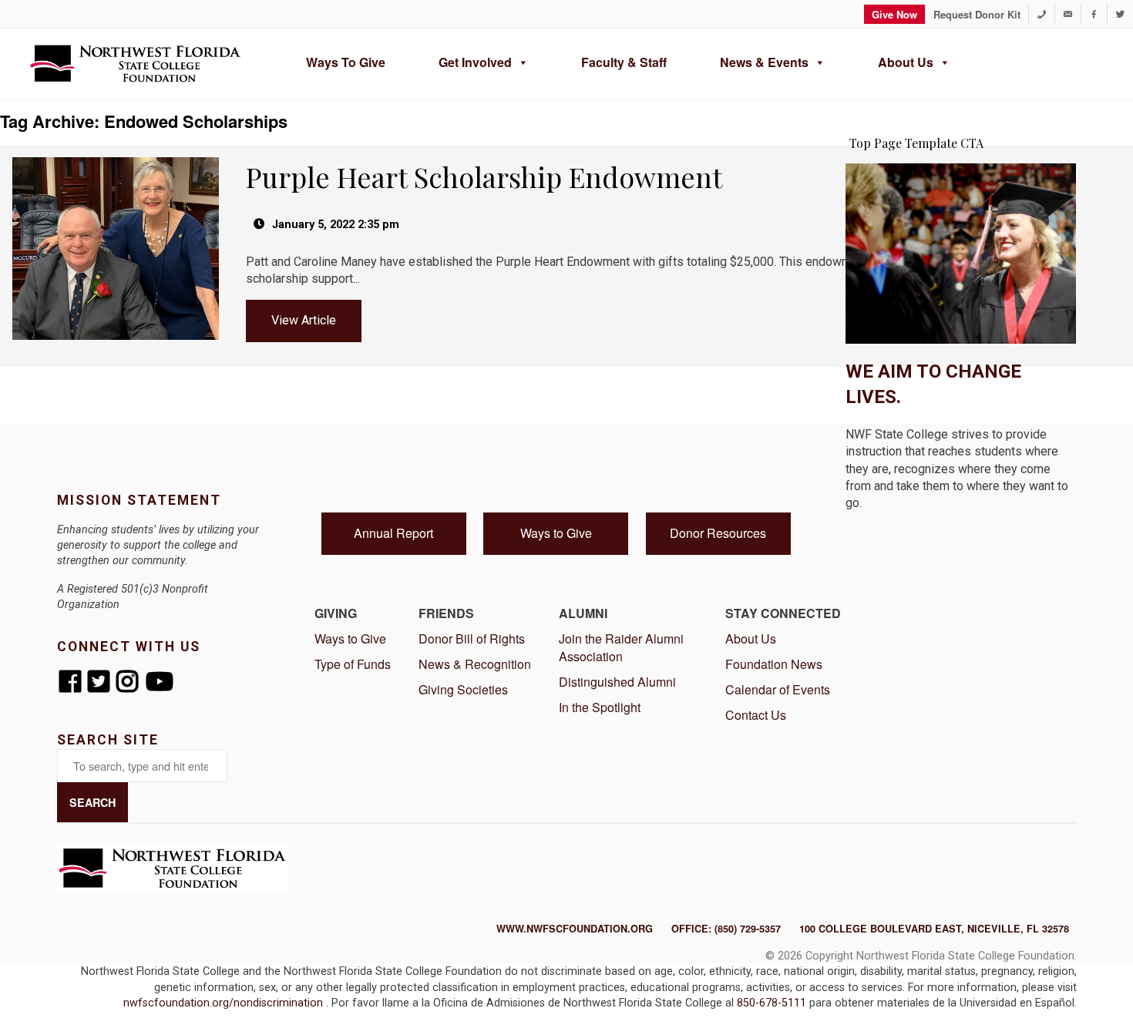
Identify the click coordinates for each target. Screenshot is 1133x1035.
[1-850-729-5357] (1041, 14)
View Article (303, 320)
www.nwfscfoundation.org (574, 929)
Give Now (894, 14)
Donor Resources (718, 533)
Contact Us (755, 715)
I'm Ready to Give (960, 542)
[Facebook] (1094, 14)
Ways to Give (345, 62)
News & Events (764, 62)
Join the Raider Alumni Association (621, 647)
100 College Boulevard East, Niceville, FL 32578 (934, 929)
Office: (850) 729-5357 (726, 929)
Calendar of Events (777, 689)
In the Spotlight (599, 707)
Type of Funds (352, 664)
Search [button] (92, 802)
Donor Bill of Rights (472, 638)
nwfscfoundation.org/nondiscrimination (224, 1003)
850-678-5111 (773, 1003)
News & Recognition (475, 664)
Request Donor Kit (976, 14)
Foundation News (773, 664)
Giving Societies (463, 689)
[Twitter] (1120, 14)
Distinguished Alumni (617, 682)
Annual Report (393, 533)
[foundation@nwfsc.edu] (1068, 14)
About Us (905, 62)
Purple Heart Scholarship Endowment (484, 176)
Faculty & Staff (624, 62)
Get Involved (475, 62)
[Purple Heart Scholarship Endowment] (117, 150)
